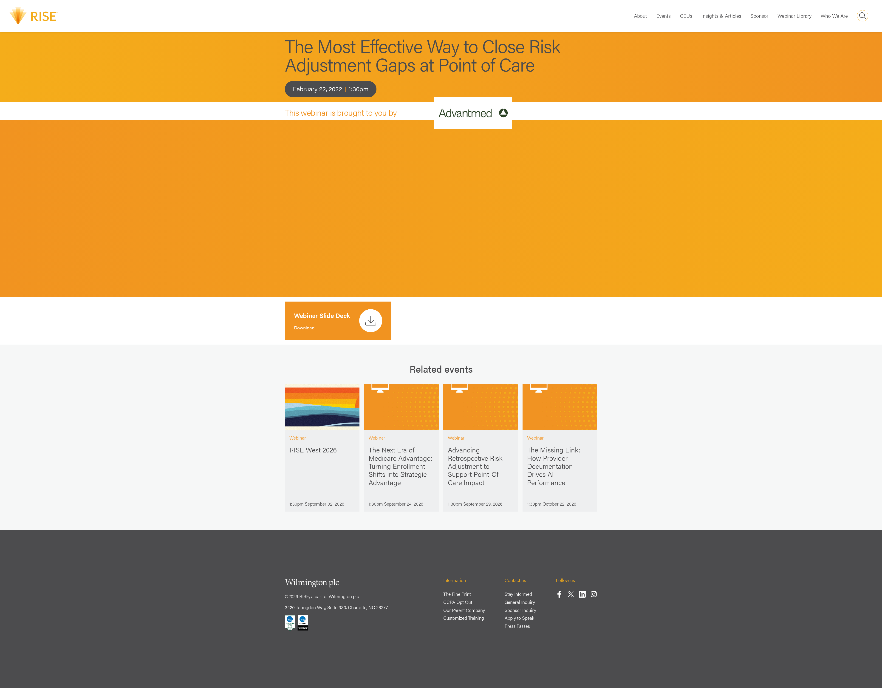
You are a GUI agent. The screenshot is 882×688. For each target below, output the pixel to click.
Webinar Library (794, 15)
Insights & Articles (721, 15)
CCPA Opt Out (457, 602)
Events (663, 15)
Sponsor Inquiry (520, 610)
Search (862, 15)
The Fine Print (457, 593)
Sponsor (759, 15)
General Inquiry (520, 602)
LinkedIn (582, 594)
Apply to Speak (519, 617)
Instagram (593, 594)
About (640, 15)
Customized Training (463, 617)
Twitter (570, 594)
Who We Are (834, 15)
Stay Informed (518, 593)
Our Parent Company (464, 610)
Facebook (559, 594)
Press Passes (517, 625)
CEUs (686, 15)
